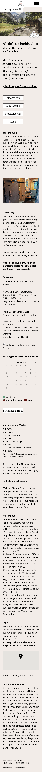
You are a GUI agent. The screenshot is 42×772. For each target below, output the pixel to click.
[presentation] (6, 192)
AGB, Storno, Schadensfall (16, 480)
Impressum (7, 767)
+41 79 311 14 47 (22, 763)
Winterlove (16, 78)
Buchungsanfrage (11, 9)
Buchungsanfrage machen (20, 86)
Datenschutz (19, 767)
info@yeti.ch (8, 763)
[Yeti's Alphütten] (21, 5)
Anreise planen (10, 675)
